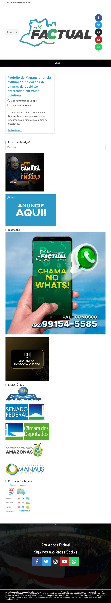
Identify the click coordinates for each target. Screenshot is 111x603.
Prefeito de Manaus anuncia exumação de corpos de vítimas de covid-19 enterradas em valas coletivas (29, 86)
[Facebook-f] (98, 17)
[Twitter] (98, 25)
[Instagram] (98, 32)
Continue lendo (15, 130)
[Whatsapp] (98, 47)
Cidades (15, 105)
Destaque (27, 105)
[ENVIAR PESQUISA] (16, 32)
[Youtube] (98, 39)
